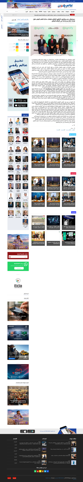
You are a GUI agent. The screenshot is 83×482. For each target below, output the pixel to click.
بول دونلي (18, 200)
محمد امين (11, 208)
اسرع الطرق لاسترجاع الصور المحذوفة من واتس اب (70, 243)
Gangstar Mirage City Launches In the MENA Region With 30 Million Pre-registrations (18, 317)
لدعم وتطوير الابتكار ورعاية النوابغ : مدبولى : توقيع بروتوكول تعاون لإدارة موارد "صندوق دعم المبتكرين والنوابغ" (29, 449)
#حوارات (15, 463)
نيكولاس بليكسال (18, 190)
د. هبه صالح (18, 143)
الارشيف (2, 26)
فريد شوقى (18, 124)
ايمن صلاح (25, 134)
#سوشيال (15, 450)
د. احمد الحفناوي (10, 153)
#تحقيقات (15, 441)
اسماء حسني (25, 153)
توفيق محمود (25, 171)
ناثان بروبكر (18, 181)
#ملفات (15, 444)
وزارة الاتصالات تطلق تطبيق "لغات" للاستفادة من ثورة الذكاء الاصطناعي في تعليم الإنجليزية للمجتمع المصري (59, 462)
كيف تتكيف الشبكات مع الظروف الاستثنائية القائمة (53, 243)
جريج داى (25, 217)
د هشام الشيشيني (18, 172)
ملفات (62, 11)
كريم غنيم (11, 163)
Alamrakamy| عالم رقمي (59, 478)
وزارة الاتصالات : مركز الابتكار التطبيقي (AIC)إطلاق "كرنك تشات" (57, 15)
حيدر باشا (25, 190)
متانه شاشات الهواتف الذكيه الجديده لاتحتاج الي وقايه (60, 455)
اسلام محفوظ (10, 171)
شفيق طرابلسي (10, 190)
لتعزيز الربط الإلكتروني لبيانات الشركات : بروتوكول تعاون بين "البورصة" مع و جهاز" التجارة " (38, 165)
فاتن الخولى (25, 124)
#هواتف (15, 447)
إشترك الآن (19, 268)
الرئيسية (72, 11)
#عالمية (16, 453)
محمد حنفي (18, 134)
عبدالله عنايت (25, 200)
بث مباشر (31, 11)
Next (28, 311)
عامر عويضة (18, 208)
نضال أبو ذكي (18, 217)
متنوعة (45, 11)
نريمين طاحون (25, 208)
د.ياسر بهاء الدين (11, 125)
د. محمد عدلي (18, 153)
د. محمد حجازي (25, 163)
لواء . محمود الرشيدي (11, 143)
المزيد (27, 11)
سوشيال (53, 11)
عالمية (49, 11)
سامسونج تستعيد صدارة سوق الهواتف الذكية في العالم (69, 227)
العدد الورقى (2, 18)
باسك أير (10, 181)
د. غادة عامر (25, 143)
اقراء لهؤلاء (25, 115)
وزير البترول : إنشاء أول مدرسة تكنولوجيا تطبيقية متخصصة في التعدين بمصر (69, 165)
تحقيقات (67, 11)
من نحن (9, 478)
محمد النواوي (10, 134)
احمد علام (25, 181)
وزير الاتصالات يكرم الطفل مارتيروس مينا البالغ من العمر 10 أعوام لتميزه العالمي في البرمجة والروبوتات (59, 443)
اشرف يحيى (11, 200)
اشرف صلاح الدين (25, 226)
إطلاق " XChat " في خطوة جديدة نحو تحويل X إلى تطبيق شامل (53, 227)
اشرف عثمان (18, 163)
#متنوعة (15, 456)
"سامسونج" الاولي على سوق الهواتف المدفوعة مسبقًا (60, 449)
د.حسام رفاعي (10, 217)
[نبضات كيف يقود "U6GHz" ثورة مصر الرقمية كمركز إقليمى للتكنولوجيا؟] (18, 29)
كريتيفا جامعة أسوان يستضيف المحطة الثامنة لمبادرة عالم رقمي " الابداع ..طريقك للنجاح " (18, 402)
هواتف (58, 11)
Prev (8, 311)
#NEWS (15, 459)
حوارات (36, 11)
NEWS (40, 11)
